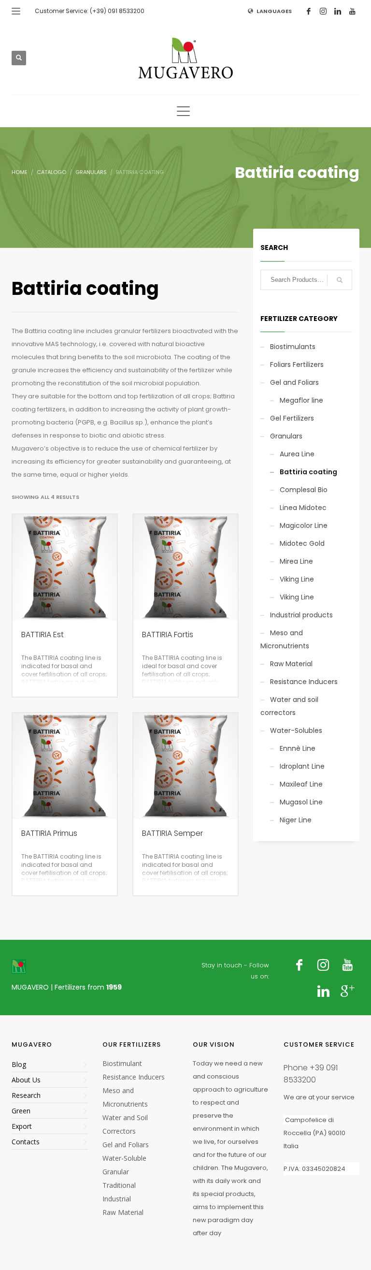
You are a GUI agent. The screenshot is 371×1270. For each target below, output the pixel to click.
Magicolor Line (304, 525)
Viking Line (297, 579)
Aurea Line (297, 454)
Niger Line (296, 820)
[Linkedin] (337, 11)
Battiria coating (308, 472)
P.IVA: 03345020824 (314, 1168)
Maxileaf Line (301, 784)
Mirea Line (296, 561)
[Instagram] (323, 11)
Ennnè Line (297, 748)
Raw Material (291, 664)
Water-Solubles (296, 730)
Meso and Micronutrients (284, 639)
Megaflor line (301, 400)
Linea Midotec (303, 507)
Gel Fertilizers (292, 418)
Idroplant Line (302, 766)
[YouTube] (352, 11)
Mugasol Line (301, 802)
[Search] (339, 280)
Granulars (286, 436)
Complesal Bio (304, 490)
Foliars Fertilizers (297, 364)
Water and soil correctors (289, 706)
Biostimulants (292, 346)
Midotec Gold (302, 543)
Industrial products (301, 615)
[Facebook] (308, 11)
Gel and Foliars (294, 382)
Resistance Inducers (304, 681)
